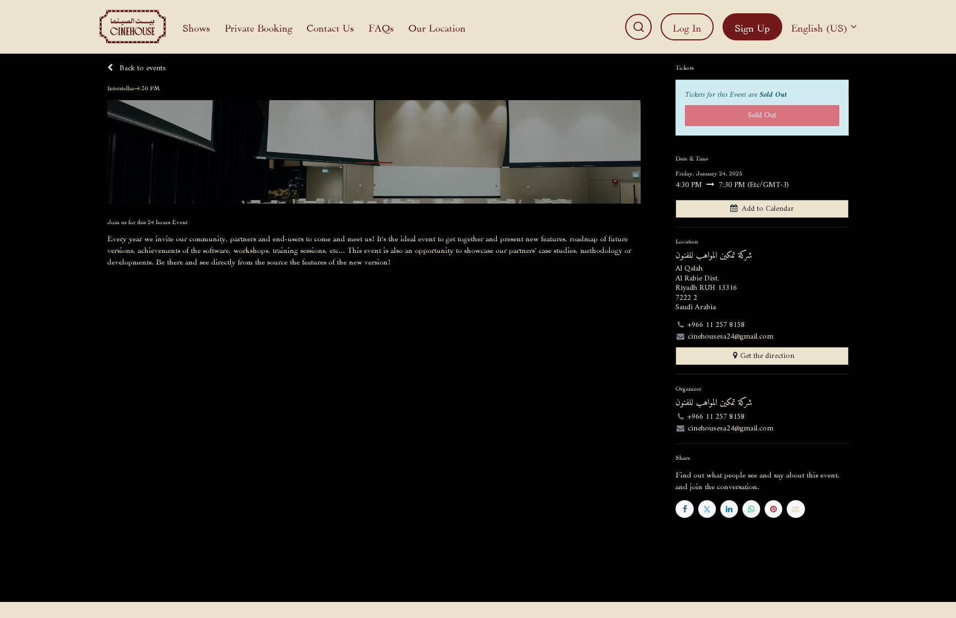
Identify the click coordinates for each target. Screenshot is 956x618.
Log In (687, 26)
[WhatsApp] (751, 509)
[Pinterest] (773, 509)
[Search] (638, 26)
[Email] (795, 509)
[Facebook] (684, 509)
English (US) (819, 26)
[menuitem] (196, 27)
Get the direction (767, 356)
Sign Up (752, 26)
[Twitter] (707, 509)
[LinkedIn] (729, 509)
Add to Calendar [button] (768, 209)
